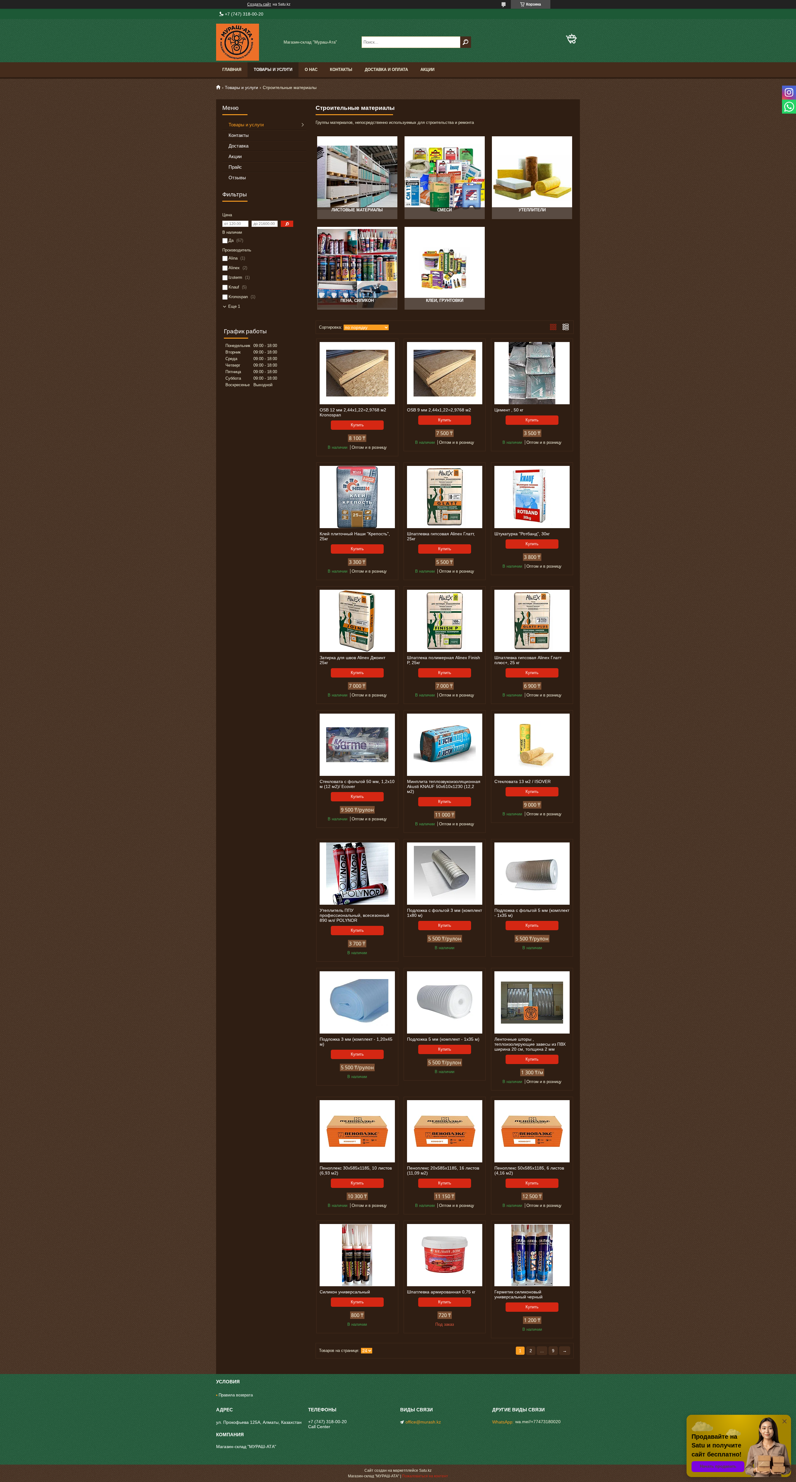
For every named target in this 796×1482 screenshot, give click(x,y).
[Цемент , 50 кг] (532, 373)
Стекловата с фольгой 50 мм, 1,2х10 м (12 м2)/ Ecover (357, 784)
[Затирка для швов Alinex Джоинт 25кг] (357, 621)
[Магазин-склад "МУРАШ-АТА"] (247, 42)
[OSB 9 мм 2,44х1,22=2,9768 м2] (444, 373)
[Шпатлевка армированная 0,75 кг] (444, 1255)
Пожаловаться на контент (425, 1476)
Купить (357, 425)
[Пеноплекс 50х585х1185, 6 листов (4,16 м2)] (532, 1131)
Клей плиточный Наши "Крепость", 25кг (355, 536)
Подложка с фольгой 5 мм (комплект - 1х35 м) (531, 913)
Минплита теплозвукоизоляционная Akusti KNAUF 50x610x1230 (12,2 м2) (443, 786)
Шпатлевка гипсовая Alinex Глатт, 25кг (441, 536)
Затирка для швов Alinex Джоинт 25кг (352, 660)
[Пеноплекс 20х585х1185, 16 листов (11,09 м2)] (444, 1131)
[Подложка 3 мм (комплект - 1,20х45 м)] (357, 1002)
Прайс (235, 167)
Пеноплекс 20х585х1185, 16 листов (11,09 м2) (443, 1170)
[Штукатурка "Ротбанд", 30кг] (532, 497)
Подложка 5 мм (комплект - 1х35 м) (443, 1039)
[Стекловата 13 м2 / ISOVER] (532, 745)
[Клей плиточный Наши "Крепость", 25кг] (357, 497)
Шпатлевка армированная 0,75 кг (441, 1291)
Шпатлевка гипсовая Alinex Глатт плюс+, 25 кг (528, 660)
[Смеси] (444, 177)
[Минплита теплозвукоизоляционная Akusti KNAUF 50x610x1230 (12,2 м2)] (444, 745)
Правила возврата (236, 1395)
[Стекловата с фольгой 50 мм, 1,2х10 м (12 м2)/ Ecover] (357, 745)
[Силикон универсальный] (357, 1255)
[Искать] (465, 42)
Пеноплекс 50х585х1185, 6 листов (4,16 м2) (529, 1170)
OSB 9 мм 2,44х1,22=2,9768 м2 (439, 409)
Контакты (341, 69)
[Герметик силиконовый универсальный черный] (532, 1255)
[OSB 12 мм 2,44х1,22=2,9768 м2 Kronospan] (357, 373)
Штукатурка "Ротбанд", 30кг (522, 533)
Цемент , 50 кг (508, 409)
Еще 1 (234, 306)
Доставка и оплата (386, 69)
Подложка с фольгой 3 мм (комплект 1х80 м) (444, 913)
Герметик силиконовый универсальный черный (518, 1294)
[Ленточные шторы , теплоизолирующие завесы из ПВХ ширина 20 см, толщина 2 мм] (532, 1002)
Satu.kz (425, 1470)
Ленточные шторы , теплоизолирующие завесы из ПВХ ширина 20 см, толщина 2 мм (530, 1044)
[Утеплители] (532, 177)
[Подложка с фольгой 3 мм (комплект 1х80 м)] (444, 873)
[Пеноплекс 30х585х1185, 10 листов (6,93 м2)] (357, 1131)
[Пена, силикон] (357, 268)
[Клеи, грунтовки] (444, 268)
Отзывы (237, 177)
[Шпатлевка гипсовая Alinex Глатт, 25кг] (444, 497)
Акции (427, 69)
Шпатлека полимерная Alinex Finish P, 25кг (443, 660)
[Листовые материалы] (357, 177)
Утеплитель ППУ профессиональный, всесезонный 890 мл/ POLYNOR (354, 915)
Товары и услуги (273, 69)
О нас (311, 69)
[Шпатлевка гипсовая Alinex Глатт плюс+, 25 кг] (532, 621)
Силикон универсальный (345, 1291)
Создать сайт (259, 4)
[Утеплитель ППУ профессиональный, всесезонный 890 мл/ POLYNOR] (357, 873)
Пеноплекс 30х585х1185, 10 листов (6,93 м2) (356, 1170)
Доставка (238, 145)
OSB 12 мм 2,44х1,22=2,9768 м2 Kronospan (353, 412)
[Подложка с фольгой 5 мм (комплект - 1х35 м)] (532, 873)
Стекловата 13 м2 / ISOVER (522, 781)
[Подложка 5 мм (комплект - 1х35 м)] (444, 1002)
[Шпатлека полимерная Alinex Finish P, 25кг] (444, 621)
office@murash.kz (423, 1421)
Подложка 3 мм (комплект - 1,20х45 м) (356, 1042)
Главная (231, 69)
